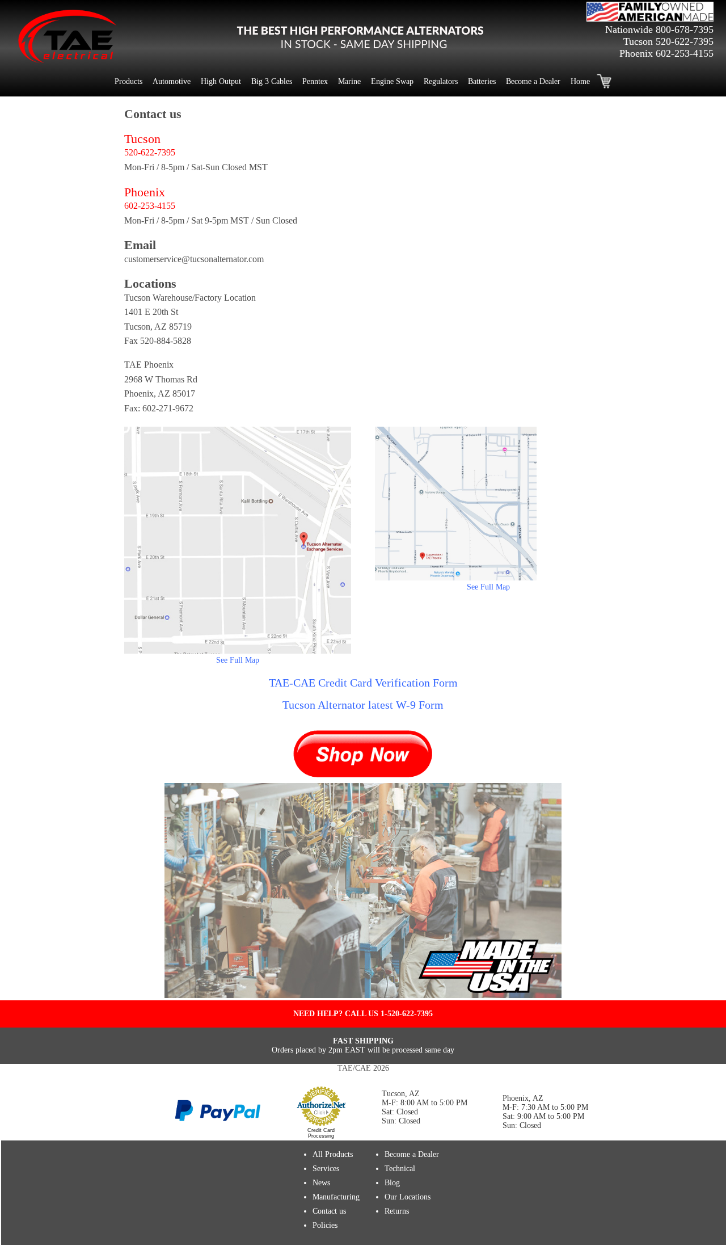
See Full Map (237, 660)
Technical (400, 1168)
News (321, 1182)
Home (580, 81)
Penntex (315, 81)
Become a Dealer (533, 81)
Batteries (482, 81)
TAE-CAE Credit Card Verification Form (363, 682)
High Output (221, 81)
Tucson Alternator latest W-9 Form (363, 704)
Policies (325, 1225)
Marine (349, 81)
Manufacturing (336, 1197)
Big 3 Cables (271, 81)
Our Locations (407, 1197)
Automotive (172, 81)
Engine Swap (392, 81)
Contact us (329, 1211)
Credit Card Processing (321, 1133)
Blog (392, 1182)
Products (128, 81)
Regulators (441, 81)
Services (326, 1168)
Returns (397, 1211)
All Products (333, 1154)
